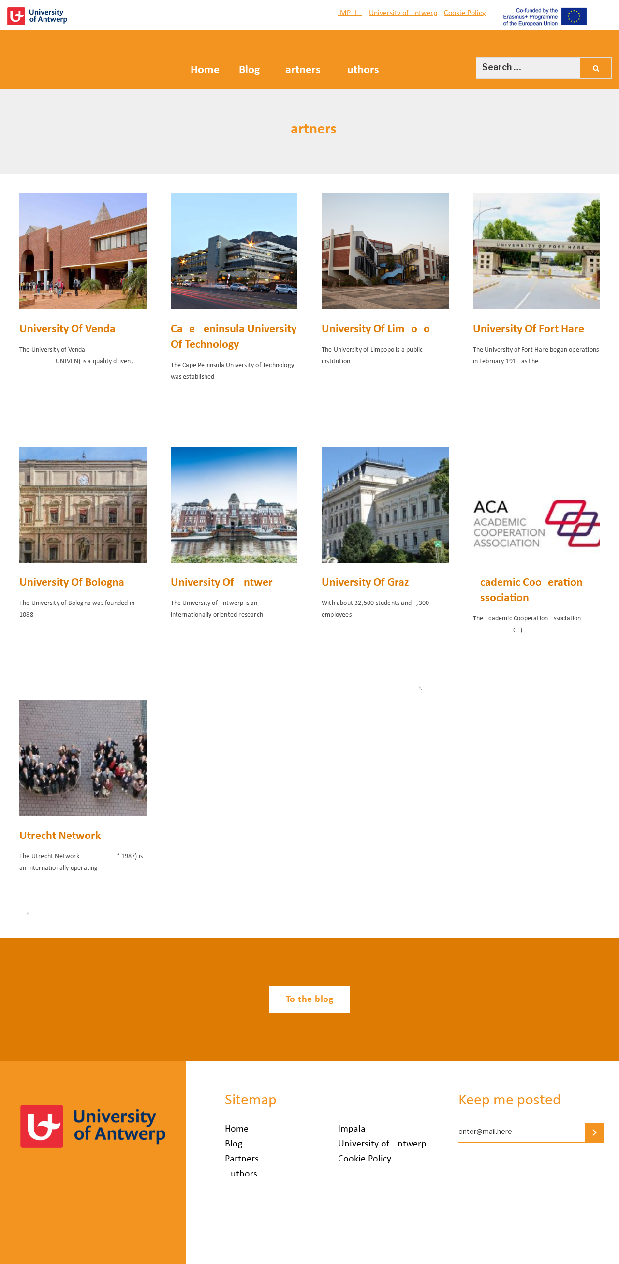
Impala (352, 1129)
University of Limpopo (376, 329)
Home (205, 70)
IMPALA (350, 13)
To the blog (310, 999)
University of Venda (67, 329)
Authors (359, 70)
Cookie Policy (465, 13)
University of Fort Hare (528, 329)
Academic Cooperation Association (528, 590)
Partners (300, 70)
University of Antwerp (403, 13)
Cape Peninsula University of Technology (233, 337)
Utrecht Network (60, 836)
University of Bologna (71, 582)
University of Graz (365, 582)
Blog (249, 70)
